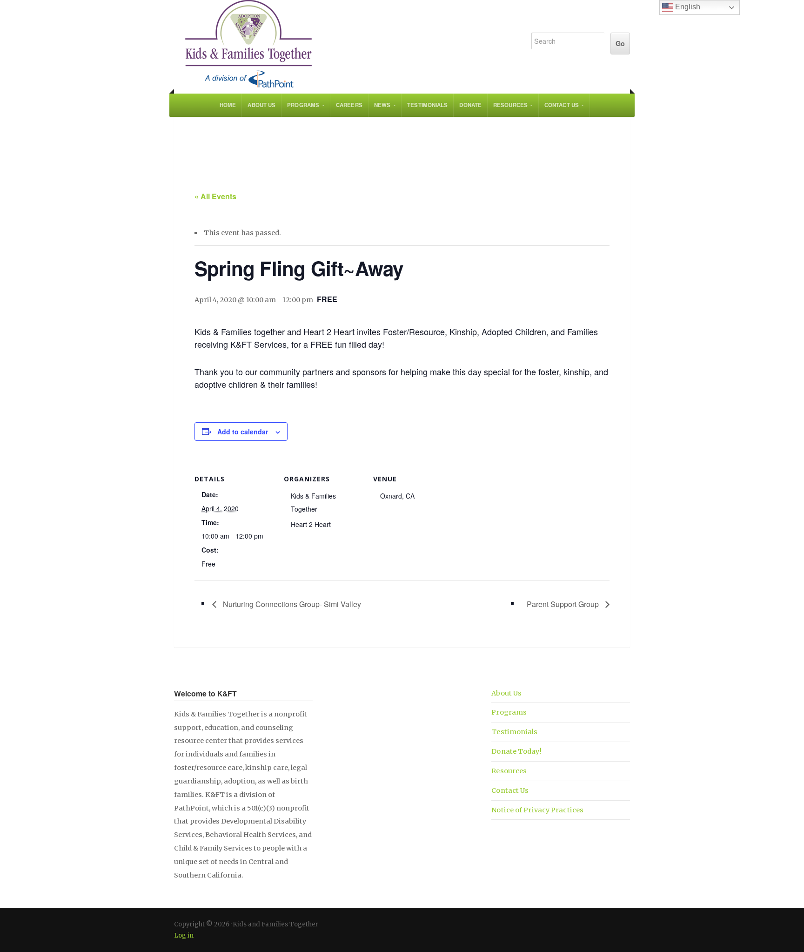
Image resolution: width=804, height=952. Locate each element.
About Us (261, 105)
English (686, 7)
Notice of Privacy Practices (537, 810)
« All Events (215, 196)
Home (228, 105)
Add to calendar (242, 431)
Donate (470, 105)
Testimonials (427, 105)
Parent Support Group (564, 604)
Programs (303, 105)
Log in (184, 935)
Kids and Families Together (342, 44)
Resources (510, 105)
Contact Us (561, 105)
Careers (349, 105)
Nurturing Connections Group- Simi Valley (291, 604)
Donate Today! (516, 751)
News (382, 105)
